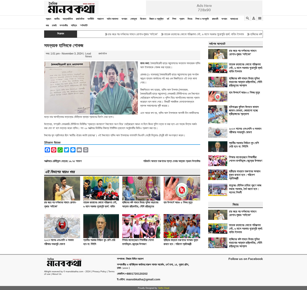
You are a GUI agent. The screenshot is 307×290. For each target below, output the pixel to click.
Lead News (88, 55)
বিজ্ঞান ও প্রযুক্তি (156, 18)
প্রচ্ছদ (48, 18)
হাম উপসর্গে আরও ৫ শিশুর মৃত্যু (178, 202)
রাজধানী (215, 18)
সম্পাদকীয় (64, 25)
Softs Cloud (163, 288)
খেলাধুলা (133, 18)
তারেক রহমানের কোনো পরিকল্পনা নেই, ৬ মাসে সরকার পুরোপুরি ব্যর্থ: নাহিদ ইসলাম (194, 34)
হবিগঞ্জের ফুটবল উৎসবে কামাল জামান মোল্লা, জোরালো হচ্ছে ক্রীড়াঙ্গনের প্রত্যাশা (244, 110)
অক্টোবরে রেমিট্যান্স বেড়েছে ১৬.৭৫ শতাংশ (63, 161)
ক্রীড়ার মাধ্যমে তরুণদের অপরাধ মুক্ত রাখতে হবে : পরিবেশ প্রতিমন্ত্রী (244, 175)
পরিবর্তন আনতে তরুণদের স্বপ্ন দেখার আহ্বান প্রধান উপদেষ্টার (171, 161)
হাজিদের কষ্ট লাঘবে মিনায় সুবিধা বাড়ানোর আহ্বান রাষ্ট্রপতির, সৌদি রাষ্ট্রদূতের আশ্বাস (140, 206)
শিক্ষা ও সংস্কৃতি (202, 18)
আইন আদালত (112, 18)
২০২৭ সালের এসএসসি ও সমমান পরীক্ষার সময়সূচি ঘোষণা (245, 130)
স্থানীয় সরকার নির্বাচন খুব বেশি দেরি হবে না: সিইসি (244, 144)
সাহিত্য (74, 25)
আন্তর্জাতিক (68, 18)
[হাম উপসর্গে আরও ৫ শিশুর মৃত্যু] (182, 199)
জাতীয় (56, 18)
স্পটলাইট (83, 25)
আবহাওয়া (234, 18)
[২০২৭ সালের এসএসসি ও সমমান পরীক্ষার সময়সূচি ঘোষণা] (62, 237)
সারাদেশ (100, 18)
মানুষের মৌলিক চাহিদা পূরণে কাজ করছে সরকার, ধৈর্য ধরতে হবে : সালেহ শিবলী (245, 189)
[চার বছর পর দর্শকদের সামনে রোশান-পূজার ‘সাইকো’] (62, 199)
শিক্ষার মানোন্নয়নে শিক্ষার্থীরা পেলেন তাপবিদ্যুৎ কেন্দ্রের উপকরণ (245, 158)
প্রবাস (181, 18)
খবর (47, 25)
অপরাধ (124, 18)
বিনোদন (143, 18)
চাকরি (54, 25)
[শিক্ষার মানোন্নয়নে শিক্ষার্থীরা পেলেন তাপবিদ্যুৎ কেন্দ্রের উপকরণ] (141, 237)
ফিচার (190, 18)
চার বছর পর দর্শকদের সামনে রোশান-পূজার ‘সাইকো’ (123, 34)
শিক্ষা (174, 18)
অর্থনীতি (90, 18)
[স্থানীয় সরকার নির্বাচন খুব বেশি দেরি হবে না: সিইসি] (101, 237)
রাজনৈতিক (80, 18)
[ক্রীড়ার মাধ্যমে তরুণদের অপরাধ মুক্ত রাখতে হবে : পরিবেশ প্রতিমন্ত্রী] (182, 237)
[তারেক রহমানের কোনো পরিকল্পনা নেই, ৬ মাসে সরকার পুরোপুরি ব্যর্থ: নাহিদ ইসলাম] (101, 199)
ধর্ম (168, 18)
